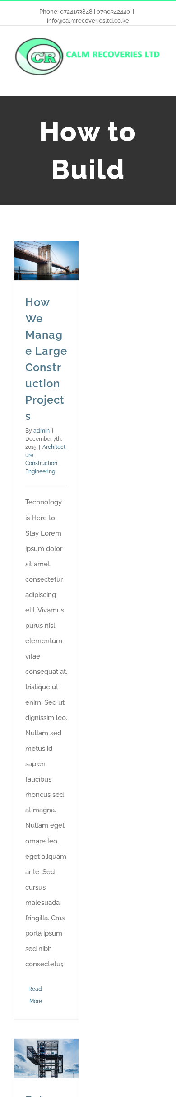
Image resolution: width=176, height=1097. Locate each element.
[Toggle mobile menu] (158, 82)
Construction (41, 463)
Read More (35, 995)
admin (41, 431)
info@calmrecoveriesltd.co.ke (88, 20)
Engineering (40, 471)
